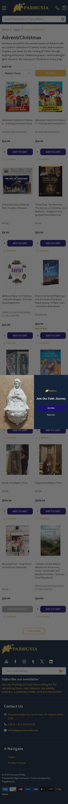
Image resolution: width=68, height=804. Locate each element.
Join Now (51, 408)
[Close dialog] (66, 376)
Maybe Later (51, 415)
